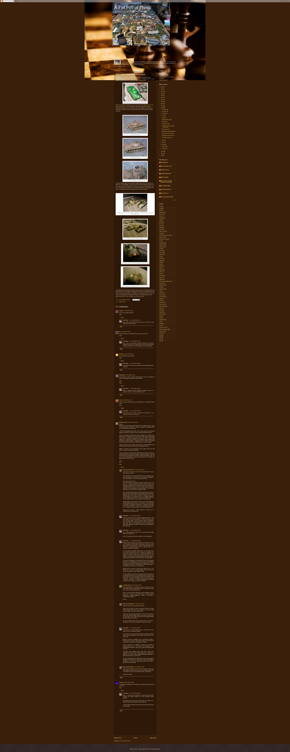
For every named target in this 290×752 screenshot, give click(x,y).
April (163, 142)
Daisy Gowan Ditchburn (128, 469)
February (164, 146)
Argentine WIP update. (167, 119)
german (161, 252)
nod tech (161, 292)
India (160, 264)
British (160, 229)
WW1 (160, 337)
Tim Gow (121, 682)
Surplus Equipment (163, 80)
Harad (120, 301)
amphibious (161, 212)
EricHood (149, 749)
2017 (162, 99)
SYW (160, 317)
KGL (160, 273)
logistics (161, 275)
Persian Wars (162, 296)
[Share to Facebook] (137, 300)
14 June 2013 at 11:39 (136, 585)
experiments (162, 244)
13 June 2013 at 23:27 (135, 388)
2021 (162, 93)
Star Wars (161, 314)
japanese (161, 269)
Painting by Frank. (166, 123)
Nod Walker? (164, 121)
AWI (160, 219)
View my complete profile (119, 66)
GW (160, 256)
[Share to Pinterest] (139, 300)
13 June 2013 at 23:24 (135, 341)
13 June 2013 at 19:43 (139, 469)
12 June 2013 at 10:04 (130, 375)
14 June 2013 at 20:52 (135, 627)
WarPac (161, 333)
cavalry (161, 233)
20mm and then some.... (166, 166)
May (163, 140)
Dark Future (161, 237)
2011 (162, 153)
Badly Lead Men (164, 177)
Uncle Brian (126, 59)
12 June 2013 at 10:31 (127, 400)
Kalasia (161, 271)
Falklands (161, 246)
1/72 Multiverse (164, 162)
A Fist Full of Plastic (133, 7)
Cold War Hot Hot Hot (166, 189)
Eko (160, 241)
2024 (162, 87)
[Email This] (133, 300)
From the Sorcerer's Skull (167, 196)
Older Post (153, 738)
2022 (162, 91)
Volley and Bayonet (163, 329)
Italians (161, 266)
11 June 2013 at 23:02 (125, 331)
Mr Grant (121, 354)
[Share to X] (136, 300)
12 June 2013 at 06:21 (129, 354)
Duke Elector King (163, 239)
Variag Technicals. (166, 129)
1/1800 (160, 208)
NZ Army (161, 294)
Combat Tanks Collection (164, 235)
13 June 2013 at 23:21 (135, 320)
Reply (120, 314)
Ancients (161, 214)
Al (119, 331)
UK (160, 321)
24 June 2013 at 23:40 (129, 682)
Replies (122, 317)
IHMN (160, 262)
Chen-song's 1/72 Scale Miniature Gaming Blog (166, 181)
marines (161, 277)
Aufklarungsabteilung (166, 173)
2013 (162, 107)
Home (135, 738)
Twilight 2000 (162, 319)
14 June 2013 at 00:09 (135, 540)
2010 (162, 155)
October (164, 113)
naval (160, 287)
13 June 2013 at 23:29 (135, 410)
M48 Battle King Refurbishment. (169, 131)
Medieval (161, 279)
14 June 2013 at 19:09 (139, 603)
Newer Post (117, 738)
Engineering (161, 243)
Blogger (158, 749)
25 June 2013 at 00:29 (135, 693)
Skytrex (161, 308)
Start (160, 315)
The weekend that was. (167, 137)
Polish (160, 300)
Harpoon (161, 260)
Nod (160, 291)
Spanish (161, 312)
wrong (160, 335)
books (160, 225)
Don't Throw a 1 (164, 193)
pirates (160, 298)
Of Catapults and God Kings (168, 135)
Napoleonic (161, 285)
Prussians (161, 302)
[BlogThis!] (134, 300)
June (163, 118)
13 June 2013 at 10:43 (133, 422)
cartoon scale (162, 231)
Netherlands (162, 289)
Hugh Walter (122, 375)
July (163, 115)
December (164, 109)
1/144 (160, 206)
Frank (160, 248)
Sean (120, 400)
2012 (162, 151)
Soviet (160, 310)
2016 (162, 101)
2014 (162, 105)
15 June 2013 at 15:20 (139, 666)
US (160, 325)
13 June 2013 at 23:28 (135, 363)
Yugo (160, 340)
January (164, 148)
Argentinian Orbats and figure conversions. (168, 126)
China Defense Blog (165, 185)
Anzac (160, 216)
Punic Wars (161, 304)
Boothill (161, 227)
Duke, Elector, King (163, 75)
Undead (161, 323)
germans (161, 254)
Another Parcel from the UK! (168, 133)
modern (124, 301)
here (128, 108)
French (160, 250)
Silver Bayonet (162, 306)
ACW (160, 210)
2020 (162, 95)
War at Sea (161, 331)
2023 (162, 89)
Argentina (161, 218)
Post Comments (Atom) (125, 740)
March (163, 144)
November (164, 111)
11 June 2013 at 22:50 (128, 310)
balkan (160, 221)
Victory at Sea (162, 327)
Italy (160, 268)
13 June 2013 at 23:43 (135, 530)
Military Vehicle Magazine (165, 281)
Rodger (121, 310)
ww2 (160, 339)
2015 (162, 103)
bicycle (160, 223)
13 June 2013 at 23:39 (135, 515)
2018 (162, 97)
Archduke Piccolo (123, 422)
